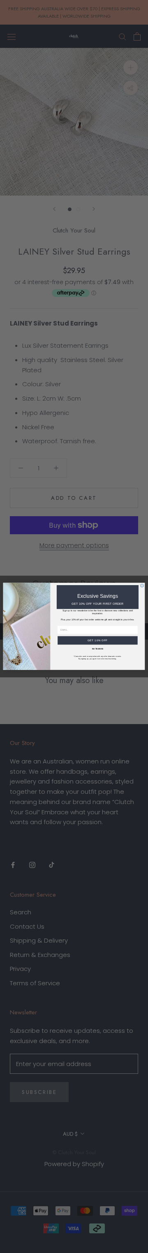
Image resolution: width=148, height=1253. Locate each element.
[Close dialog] (142, 586)
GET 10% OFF (98, 640)
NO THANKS (98, 649)
